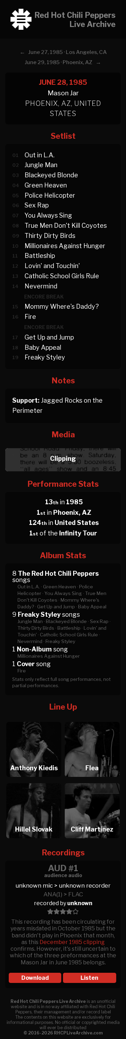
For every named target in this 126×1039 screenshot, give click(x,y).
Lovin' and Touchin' (52, 265)
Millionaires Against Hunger (64, 246)
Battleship (39, 255)
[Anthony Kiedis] (33, 720)
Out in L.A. (39, 155)
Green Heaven (45, 185)
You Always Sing (48, 215)
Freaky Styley (44, 357)
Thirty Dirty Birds (49, 235)
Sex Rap (36, 205)
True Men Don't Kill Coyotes (65, 225)
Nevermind (40, 286)
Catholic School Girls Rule (61, 276)
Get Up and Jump (49, 337)
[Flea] (92, 720)
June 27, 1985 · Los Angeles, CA (67, 52)
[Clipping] (63, 446)
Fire (30, 316)
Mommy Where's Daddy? (61, 306)
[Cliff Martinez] (92, 781)
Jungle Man (40, 165)
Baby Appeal (42, 347)
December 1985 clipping (72, 942)
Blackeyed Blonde (51, 175)
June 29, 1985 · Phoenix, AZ (58, 62)
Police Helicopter (49, 195)
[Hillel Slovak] (33, 781)
